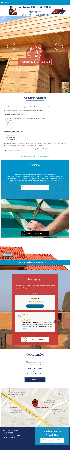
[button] (14, 319)
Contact (35, 378)
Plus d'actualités (35, 187)
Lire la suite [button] (25, 326)
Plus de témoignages (36, 337)
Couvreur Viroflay (45, 156)
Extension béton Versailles (26, 156)
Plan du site (7, 431)
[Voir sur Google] (19, 313)
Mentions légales (10, 428)
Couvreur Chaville (37, 156)
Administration (9, 436)
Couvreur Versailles (11, 433)
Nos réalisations (35, 234)
